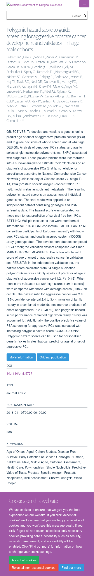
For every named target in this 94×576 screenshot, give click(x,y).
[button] (84, 3)
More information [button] (21, 357)
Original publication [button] (53, 357)
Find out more (71, 567)
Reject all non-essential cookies (33, 567)
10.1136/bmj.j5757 (19, 373)
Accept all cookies (24, 560)
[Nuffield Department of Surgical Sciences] (34, 3)
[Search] (84, 15)
